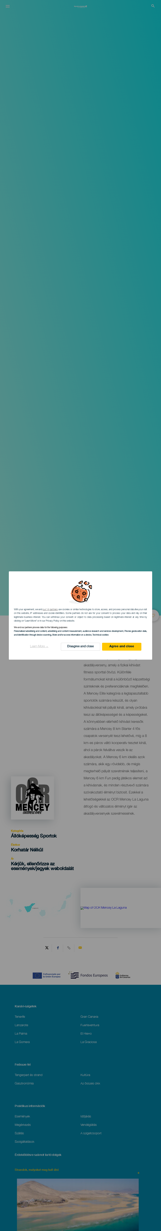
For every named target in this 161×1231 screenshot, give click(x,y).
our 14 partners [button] (50, 609)
